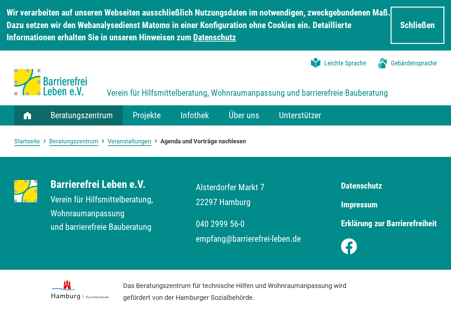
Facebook (349, 244)
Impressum (359, 204)
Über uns (244, 115)
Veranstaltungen (129, 141)
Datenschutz (214, 37)
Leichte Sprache (345, 63)
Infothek (195, 115)
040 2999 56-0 (220, 224)
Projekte (147, 115)
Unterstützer (300, 115)
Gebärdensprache (414, 63)
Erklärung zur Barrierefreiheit (389, 223)
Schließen (417, 25)
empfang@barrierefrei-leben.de (248, 239)
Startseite (27, 115)
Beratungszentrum (82, 115)
